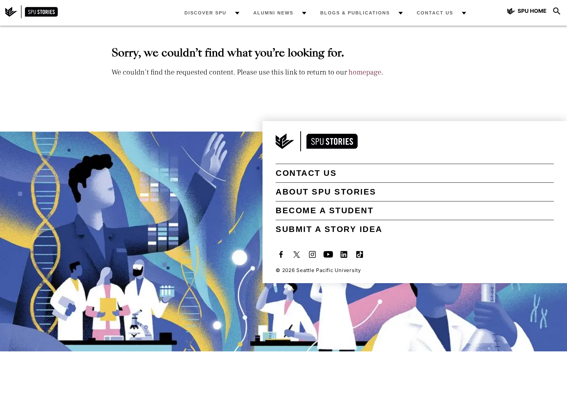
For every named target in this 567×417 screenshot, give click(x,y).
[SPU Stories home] (31, 16)
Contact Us (435, 12)
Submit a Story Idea (329, 229)
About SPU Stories (326, 191)
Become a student (324, 210)
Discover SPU (205, 12)
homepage (364, 72)
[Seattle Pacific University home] (527, 12)
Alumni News (273, 12)
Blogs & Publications (355, 12)
